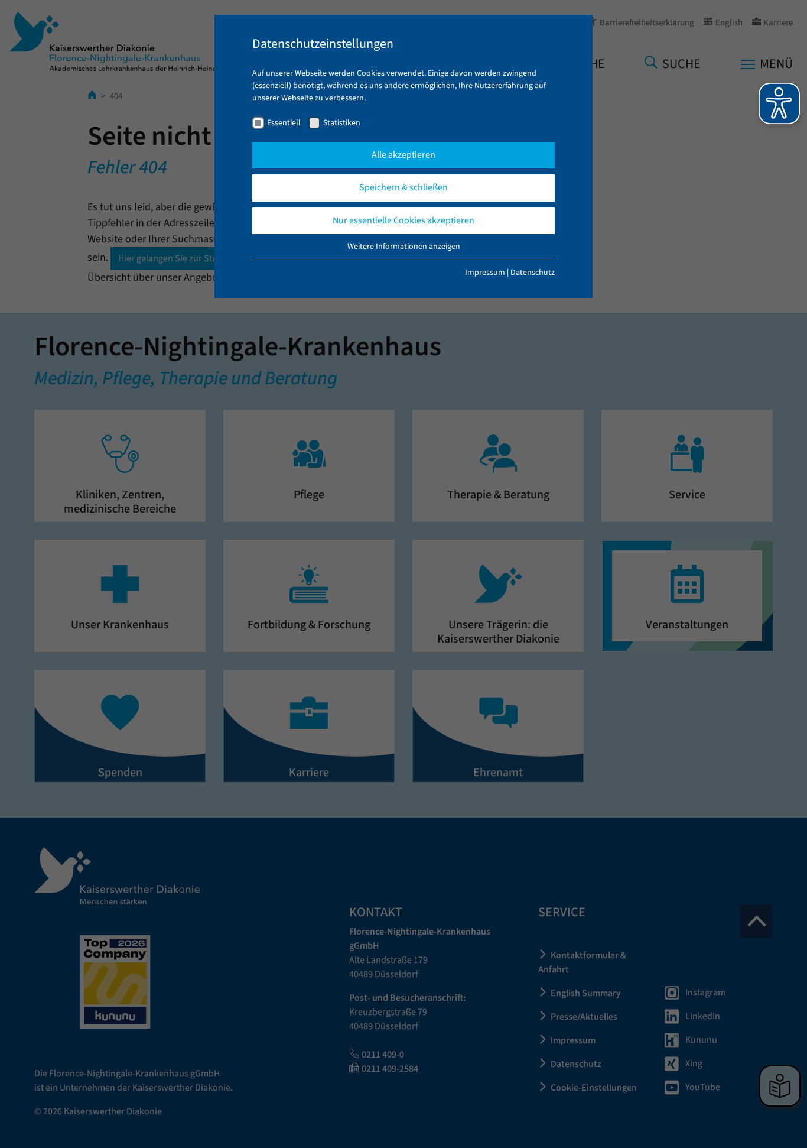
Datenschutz (532, 272)
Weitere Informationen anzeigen (403, 246)
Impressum (485, 272)
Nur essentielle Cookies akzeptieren (403, 220)
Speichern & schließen (403, 187)
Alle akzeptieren (403, 154)
